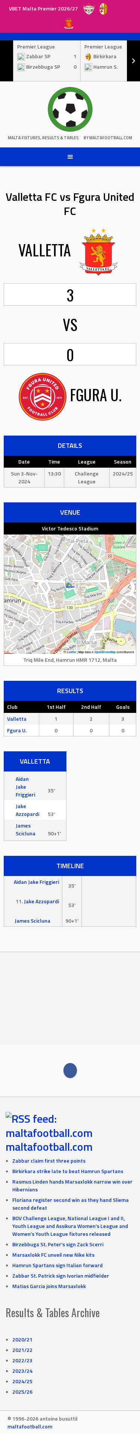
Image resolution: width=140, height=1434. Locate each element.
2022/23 (22, 1360)
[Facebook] (70, 1070)
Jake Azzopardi (27, 810)
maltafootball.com (49, 1146)
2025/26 (22, 1392)
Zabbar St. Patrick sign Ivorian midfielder (60, 1275)
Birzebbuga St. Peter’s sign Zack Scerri (57, 1244)
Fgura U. (17, 730)
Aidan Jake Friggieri (25, 786)
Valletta (17, 719)
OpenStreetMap (105, 652)
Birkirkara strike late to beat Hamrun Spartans (67, 1171)
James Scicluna (25, 829)
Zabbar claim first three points (48, 1161)
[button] (70, 586)
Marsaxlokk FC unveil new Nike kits (53, 1255)
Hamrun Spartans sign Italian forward (57, 1265)
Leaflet (71, 652)
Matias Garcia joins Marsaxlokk (49, 1286)
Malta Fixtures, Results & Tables (43, 138)
